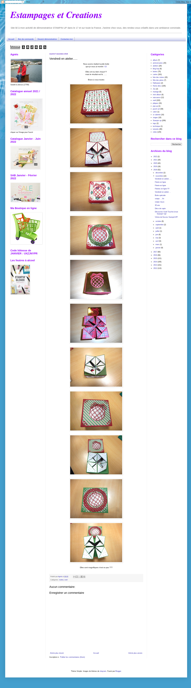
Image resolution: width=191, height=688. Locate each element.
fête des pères (158, 80)
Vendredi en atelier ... (163, 192)
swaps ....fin (159, 199)
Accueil (11, 39)
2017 (155, 252)
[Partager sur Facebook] (81, 576)
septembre (160, 225)
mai (157, 238)
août (157, 228)
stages (155, 117)
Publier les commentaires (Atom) (72, 657)
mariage (156, 92)
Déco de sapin (160, 208)
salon (155, 112)
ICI (105, 66)
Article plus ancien (135, 653)
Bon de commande (26, 39)
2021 (155, 160)
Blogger (118, 671)
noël (66, 580)
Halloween (156, 83)
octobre (159, 221)
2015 (155, 258)
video (155, 132)
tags (154, 123)
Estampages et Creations (56, 14)
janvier (158, 248)
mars (158, 244)
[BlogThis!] (76, 576)
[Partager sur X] (79, 576)
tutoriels (156, 129)
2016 (155, 255)
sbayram (103, 671)
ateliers (155, 66)
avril (157, 241)
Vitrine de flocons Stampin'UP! (166, 217)
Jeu (154, 89)
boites (61, 580)
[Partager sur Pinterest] (84, 576)
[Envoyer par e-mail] (74, 576)
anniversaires (158, 63)
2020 (155, 163)
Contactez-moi (67, 39)
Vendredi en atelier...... (163, 179)
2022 (155, 157)
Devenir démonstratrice (47, 39)
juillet (158, 231)
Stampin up (157, 120)
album (155, 60)
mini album (157, 95)
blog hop (156, 69)
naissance (156, 97)
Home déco (157, 86)
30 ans (157, 205)
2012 (155, 268)
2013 (155, 265)
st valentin (157, 115)
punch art (156, 109)
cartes (155, 74)
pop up (155, 106)
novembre (159, 176)
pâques (155, 103)
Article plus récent (57, 653)
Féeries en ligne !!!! (162, 189)
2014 (155, 262)
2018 (155, 170)
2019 (155, 166)
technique (156, 126)
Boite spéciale (160, 195)
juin (157, 234)
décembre (159, 173)
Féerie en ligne (160, 182)
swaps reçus (159, 202)
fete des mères (158, 77)
